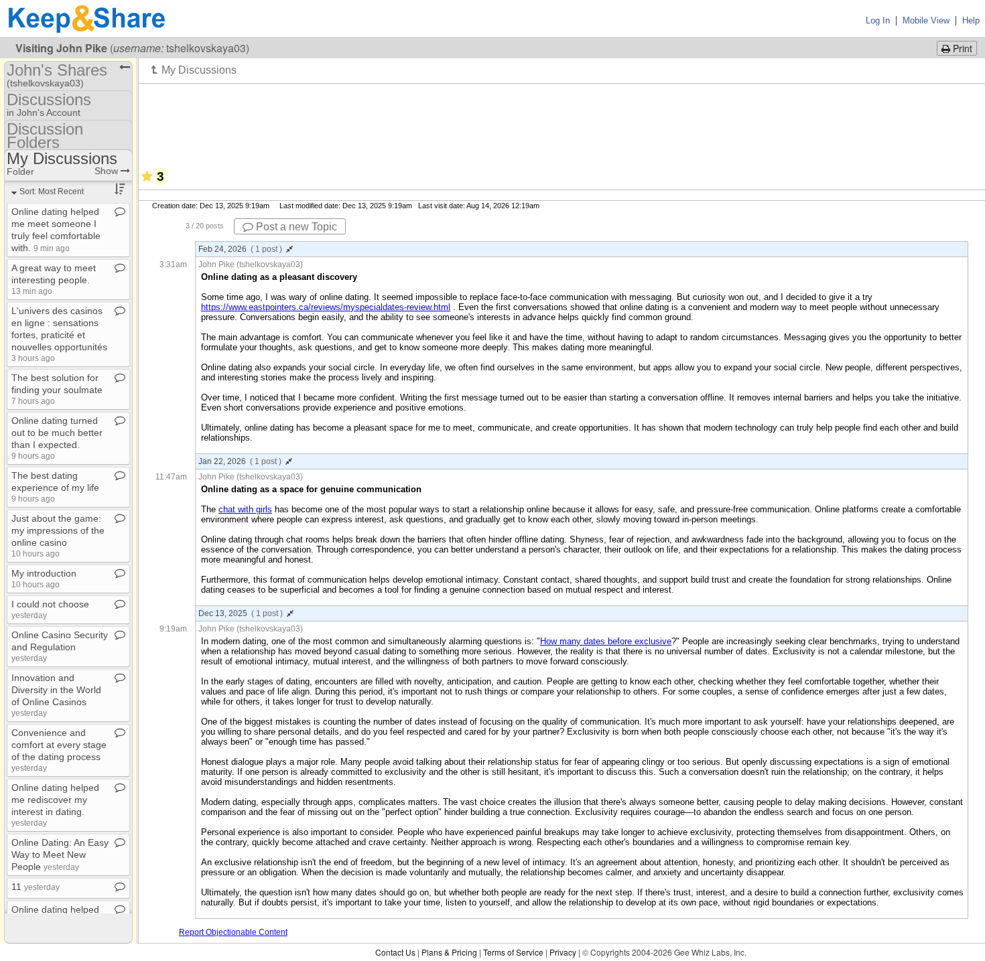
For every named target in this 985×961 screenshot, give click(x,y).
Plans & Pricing (449, 952)
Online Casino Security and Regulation (59, 646)
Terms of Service (513, 952)
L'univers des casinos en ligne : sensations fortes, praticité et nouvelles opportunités (59, 333)
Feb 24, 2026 (240, 249)
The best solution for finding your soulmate (57, 388)
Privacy (562, 952)
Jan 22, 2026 (239, 461)
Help (971, 20)
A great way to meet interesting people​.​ (53, 279)
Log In (878, 20)
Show (107, 170)
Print (961, 48)
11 (35, 886)
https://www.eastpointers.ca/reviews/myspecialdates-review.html (325, 307)
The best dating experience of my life (55, 486)
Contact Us (395, 952)
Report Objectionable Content (233, 932)
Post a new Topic (295, 226)
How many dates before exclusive (605, 641)
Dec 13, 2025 (240, 613)
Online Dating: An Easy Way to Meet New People (60, 854)
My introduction (43, 578)
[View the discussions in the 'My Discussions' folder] (194, 70)
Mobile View (926, 20)
